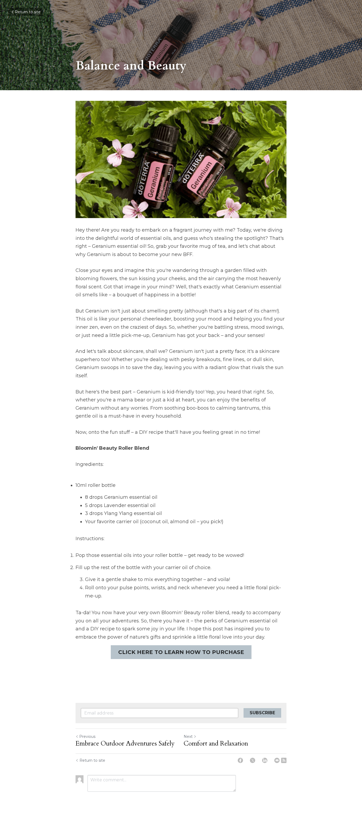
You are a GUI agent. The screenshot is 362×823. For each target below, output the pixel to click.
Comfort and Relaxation (216, 744)
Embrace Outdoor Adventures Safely (125, 744)
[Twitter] (252, 760)
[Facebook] (240, 760)
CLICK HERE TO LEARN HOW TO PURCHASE (181, 652)
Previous (87, 736)
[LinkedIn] (264, 760)
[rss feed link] (283, 760)
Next (188, 736)
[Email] (277, 760)
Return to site (28, 12)
